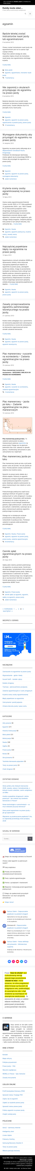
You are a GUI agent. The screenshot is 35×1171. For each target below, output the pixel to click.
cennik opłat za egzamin (13, 594)
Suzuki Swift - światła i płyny (12, 679)
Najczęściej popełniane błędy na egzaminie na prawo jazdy (15, 249)
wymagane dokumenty (10, 176)
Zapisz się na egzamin (10, 1099)
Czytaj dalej (7, 65)
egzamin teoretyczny (10, 344)
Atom (12, 1158)
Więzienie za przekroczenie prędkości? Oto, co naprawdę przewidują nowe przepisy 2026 (17, 819)
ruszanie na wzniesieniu (19, 387)
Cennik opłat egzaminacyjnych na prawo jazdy (17, 554)
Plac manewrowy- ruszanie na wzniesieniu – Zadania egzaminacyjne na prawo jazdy (17, 357)
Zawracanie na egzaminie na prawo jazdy (17, 671)
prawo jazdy (27, 122)
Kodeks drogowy (8, 683)
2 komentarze (9, 392)
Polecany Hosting (8, 1139)
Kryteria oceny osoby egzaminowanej (15, 694)
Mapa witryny (7, 1058)
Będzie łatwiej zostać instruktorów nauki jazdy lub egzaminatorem (16, 36)
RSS (8, 1158)
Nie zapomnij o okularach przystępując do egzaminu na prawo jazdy (17, 90)
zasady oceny (12, 234)
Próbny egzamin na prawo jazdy (13, 1110)
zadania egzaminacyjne (11, 389)
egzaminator (15, 73)
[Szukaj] (30, 839)
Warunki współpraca (9, 1070)
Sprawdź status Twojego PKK (13, 1095)
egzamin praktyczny (18, 232)
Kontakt (5, 1054)
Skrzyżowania (7, 757)
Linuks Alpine (7, 1135)
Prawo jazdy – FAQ (9, 1066)
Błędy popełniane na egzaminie (13, 698)
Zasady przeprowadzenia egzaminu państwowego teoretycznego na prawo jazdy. (16, 308)
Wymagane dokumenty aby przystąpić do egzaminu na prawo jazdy (17, 137)
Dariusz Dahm (12, 911)
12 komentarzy (10, 125)
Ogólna (5, 746)
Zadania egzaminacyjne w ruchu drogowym (17, 691)
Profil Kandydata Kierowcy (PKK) (14, 1091)
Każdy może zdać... (13, 8)
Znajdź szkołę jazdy (9, 1114)
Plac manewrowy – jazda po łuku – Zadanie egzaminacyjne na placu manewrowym (16, 405)
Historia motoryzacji (9, 731)
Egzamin (8, 117)
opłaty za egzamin (9, 597)
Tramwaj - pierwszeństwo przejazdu (15, 687)
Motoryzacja (7, 738)
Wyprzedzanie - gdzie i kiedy (12, 675)
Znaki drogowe (8, 769)
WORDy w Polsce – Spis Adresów (14, 1074)
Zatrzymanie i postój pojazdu (12, 702)
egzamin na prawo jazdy (19, 120)
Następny (8, 611)
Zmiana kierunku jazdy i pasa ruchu (15, 706)
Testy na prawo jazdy (10, 765)
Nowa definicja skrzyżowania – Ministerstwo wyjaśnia (17, 944)
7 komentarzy (9, 78)
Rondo (5, 754)
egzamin (8, 73)
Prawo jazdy (21, 534)
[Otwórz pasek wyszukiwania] (25, 13)
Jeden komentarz (11, 179)
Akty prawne (7, 723)
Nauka (13, 229)
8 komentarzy (9, 542)
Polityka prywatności (10, 1062)
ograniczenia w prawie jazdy (12, 122)
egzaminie (22, 443)
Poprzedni (7, 609)
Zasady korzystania (9, 1077)
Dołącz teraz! (9, 902)
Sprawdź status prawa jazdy (12, 1106)
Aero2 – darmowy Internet (11, 1127)
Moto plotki (8, 70)
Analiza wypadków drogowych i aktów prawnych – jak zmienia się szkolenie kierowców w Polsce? (16, 798)
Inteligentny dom (8, 1131)
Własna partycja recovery (11, 1150)
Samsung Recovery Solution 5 (13, 1143)
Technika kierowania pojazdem (13, 761)
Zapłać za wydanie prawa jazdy (13, 1102)
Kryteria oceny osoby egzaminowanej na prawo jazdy (16, 191)
